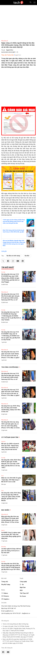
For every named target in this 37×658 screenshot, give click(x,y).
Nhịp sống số (4, 40)
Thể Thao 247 (24, 593)
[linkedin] (23, 261)
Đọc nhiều (5, 510)
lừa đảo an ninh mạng (13, 255)
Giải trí (2, 530)
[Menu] (34, 2)
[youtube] (18, 261)
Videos (6, 593)
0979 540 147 (12, 608)
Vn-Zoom (23, 596)
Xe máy (3, 272)
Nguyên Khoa (9, 50)
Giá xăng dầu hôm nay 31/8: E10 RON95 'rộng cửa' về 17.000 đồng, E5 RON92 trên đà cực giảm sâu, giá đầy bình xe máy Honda (10, 335)
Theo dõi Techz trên (7, 55)
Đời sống (3, 546)
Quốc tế (3, 441)
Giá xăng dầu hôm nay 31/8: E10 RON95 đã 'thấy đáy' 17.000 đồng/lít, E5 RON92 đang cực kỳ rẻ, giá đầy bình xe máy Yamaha (11, 316)
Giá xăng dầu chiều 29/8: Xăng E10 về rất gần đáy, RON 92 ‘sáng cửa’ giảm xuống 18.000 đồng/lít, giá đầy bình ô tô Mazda (11, 496)
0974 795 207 (17, 613)
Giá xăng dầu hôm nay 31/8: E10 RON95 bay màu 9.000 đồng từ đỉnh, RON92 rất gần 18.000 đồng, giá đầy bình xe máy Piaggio (10, 278)
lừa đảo (27, 255)
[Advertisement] (18, 88)
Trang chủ (4, 581)
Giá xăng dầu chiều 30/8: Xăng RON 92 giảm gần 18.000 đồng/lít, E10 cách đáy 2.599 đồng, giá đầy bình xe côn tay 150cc (11, 463)
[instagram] (13, 261)
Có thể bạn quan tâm (10, 437)
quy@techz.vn (9, 611)
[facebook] (8, 261)
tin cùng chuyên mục (10, 367)
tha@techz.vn (26, 613)
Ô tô (2, 475)
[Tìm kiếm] (29, 2)
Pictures (6, 596)
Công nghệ (23, 581)
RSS (21, 590)
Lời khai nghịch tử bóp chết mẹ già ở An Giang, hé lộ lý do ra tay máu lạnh (11, 550)
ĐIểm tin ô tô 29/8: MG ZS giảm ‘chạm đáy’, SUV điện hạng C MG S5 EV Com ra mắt (11, 480)
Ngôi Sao (23, 587)
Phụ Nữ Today (5, 584)
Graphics (6, 599)
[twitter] (3, 261)
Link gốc (4, 251)
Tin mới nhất (7, 267)
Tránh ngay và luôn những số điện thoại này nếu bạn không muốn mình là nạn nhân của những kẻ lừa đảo (14, 221)
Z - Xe (22, 584)
